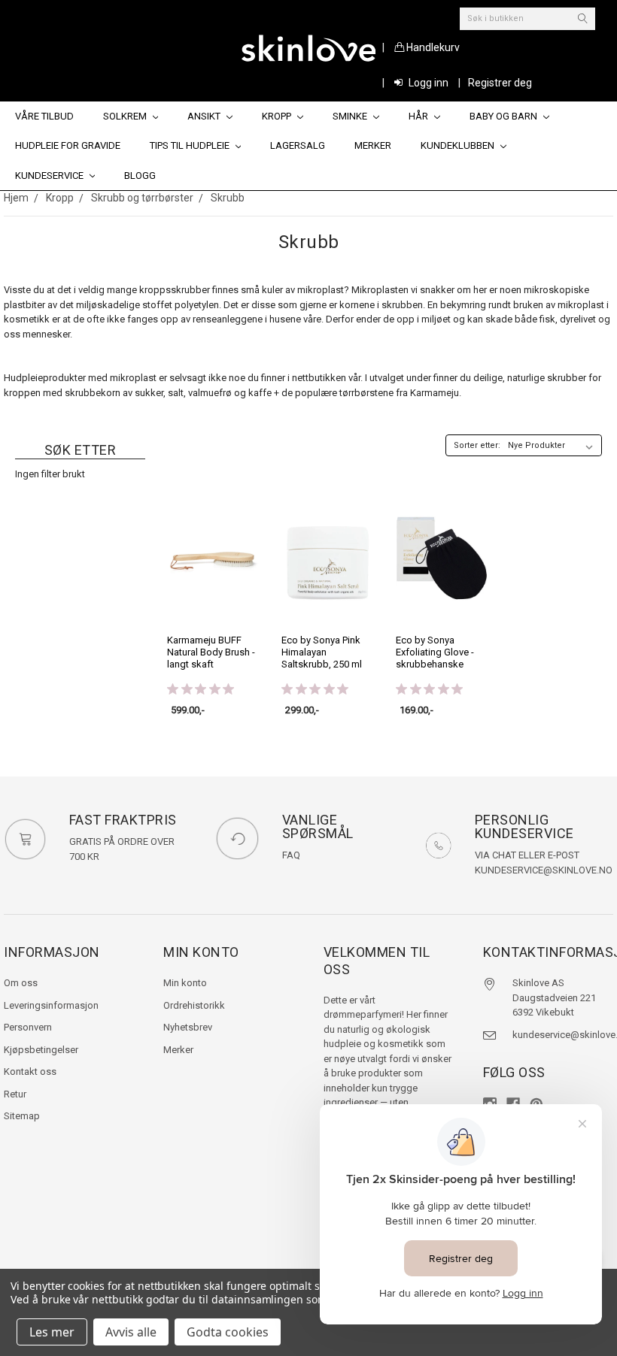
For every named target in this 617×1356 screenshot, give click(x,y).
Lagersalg (297, 145)
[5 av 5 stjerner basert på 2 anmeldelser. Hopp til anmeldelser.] (203, 688)
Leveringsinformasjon (51, 1005)
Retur (15, 1094)
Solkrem (126, 116)
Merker (372, 145)
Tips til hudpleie (191, 145)
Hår (419, 116)
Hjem (16, 198)
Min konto (185, 982)
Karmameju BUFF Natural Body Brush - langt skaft (211, 652)
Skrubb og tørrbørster (142, 198)
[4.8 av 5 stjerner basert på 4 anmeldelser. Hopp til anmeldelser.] (317, 688)
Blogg (140, 175)
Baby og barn (504, 116)
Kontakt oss (30, 1071)
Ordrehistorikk (194, 1005)
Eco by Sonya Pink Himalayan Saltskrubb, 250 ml (321, 652)
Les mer (51, 1332)
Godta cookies (228, 1332)
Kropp (277, 116)
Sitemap (22, 1115)
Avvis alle (131, 1332)
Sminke (351, 116)
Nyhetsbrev (187, 1027)
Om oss (21, 982)
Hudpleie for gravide (67, 145)
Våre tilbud (44, 116)
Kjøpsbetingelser (41, 1049)
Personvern (28, 1027)
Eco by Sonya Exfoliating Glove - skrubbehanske (435, 652)
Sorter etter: (477, 445)
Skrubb (228, 198)
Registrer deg (500, 83)
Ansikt (205, 116)
